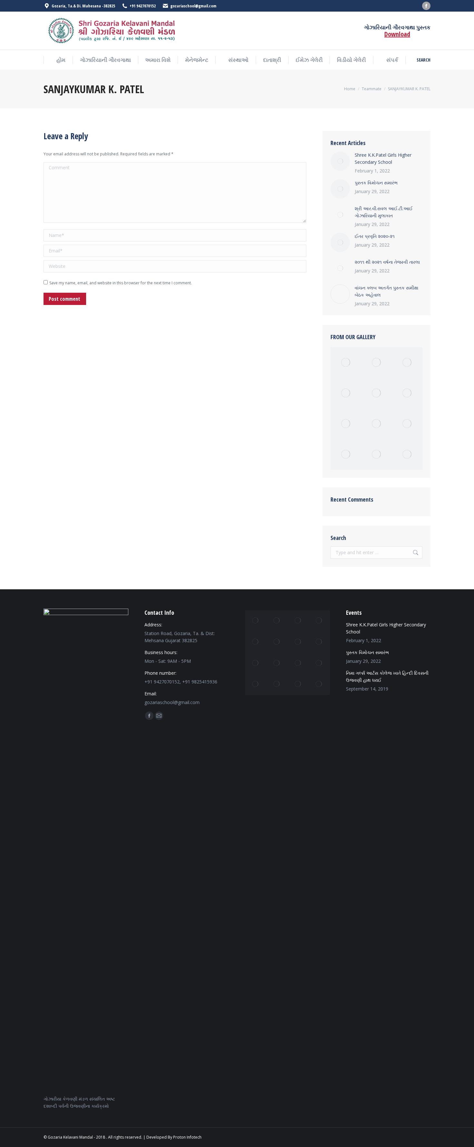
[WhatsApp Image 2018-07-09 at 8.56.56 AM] (407, 423)
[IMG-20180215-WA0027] (407, 454)
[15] (407, 362)
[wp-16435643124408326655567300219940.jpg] (277, 621)
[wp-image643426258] (319, 621)
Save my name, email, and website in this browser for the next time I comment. (120, 283)
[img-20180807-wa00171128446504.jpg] (319, 663)
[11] (298, 684)
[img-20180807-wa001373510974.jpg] (277, 663)
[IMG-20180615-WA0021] (255, 684)
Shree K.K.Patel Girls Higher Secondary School (383, 158)
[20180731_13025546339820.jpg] (298, 642)
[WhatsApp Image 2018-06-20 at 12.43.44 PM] (255, 642)
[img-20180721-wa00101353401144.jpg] (319, 642)
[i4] (277, 684)
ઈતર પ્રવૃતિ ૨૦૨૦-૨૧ (375, 236)
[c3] (277, 642)
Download (397, 34)
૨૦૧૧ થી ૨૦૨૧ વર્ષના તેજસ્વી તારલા (387, 262)
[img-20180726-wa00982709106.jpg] (319, 684)
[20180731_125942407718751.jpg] (255, 621)
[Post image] (340, 161)
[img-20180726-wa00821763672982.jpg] (298, 621)
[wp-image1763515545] (346, 362)
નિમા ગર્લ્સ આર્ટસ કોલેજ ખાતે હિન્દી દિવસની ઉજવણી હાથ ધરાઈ (387, 676)
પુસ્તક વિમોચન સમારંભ (376, 183)
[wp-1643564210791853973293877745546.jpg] (346, 454)
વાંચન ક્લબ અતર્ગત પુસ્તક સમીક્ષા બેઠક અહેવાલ (386, 291)
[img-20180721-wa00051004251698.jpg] (298, 663)
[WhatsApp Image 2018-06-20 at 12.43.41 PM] (255, 663)
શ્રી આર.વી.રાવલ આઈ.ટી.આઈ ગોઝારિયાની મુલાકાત (384, 212)
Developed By (159, 1137)
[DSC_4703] (346, 393)
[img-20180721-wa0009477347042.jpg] (376, 454)
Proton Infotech (187, 1137)
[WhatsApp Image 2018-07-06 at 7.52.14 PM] (376, 393)
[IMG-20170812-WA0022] (376, 423)
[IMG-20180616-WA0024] (407, 393)
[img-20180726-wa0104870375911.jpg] (376, 362)
